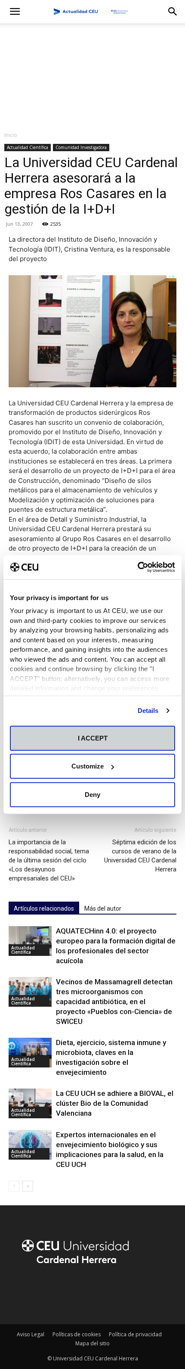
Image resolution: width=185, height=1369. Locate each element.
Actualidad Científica (27, 147)
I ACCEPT (93, 737)
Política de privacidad (135, 1334)
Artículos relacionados (44, 908)
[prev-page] (14, 1186)
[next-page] (27, 1186)
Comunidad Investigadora (81, 147)
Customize (87, 766)
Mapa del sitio (92, 1343)
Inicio (10, 135)
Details (148, 710)
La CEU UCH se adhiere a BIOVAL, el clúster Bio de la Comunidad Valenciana (114, 1103)
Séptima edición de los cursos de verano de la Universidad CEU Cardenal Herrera (140, 855)
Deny (92, 794)
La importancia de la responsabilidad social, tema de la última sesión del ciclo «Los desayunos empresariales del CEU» (49, 860)
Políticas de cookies (76, 1334)
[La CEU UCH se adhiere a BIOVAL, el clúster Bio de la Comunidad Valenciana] (30, 1103)
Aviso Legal (30, 1334)
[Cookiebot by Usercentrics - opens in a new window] (137, 567)
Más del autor (102, 908)
